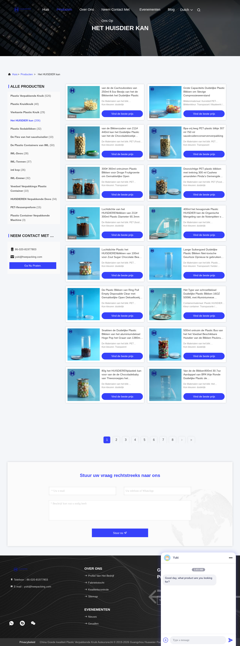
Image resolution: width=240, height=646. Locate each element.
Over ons (87, 9)
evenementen (150, 9)
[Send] (231, 640)
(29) (27, 112)
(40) (24, 103)
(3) (30, 217)
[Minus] (230, 557)
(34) (33, 199)
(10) (31, 136)
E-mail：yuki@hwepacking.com (32, 586)
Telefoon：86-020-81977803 (30, 579)
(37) (21, 161)
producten (27, 74)
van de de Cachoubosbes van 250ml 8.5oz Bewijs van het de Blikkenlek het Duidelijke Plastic (120, 91)
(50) (32, 145)
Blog (171, 9)
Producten (64, 9)
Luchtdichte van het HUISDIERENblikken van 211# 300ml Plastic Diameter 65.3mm (121, 213)
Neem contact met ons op (115, 11)
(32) (25, 128)
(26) (18, 169)
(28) (19, 153)
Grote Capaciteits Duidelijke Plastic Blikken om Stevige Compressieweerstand (204, 91)
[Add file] (165, 640)
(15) (25, 207)
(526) (30, 95)
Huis (45, 9)
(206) (25, 120)
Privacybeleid (27, 642)
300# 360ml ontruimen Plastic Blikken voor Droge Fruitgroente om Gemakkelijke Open (121, 172)
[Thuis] (22, 9)
